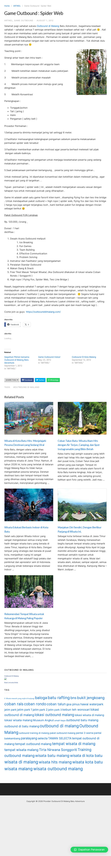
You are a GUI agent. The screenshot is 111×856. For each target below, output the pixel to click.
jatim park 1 (24, 709)
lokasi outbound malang (54, 715)
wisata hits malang (55, 762)
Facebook (28, 380)
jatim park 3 (55, 709)
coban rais (13, 703)
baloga (41, 697)
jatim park (10, 709)
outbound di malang (59, 725)
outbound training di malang (34, 733)
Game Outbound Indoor (49, 357)
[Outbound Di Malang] (5, 679)
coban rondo (35, 704)
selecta (43, 738)
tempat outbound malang (33, 744)
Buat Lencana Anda (11, 682)
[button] (89, 850)
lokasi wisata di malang (89, 715)
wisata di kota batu (86, 755)
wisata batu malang (52, 755)
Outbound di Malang (48, 25)
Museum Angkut (43, 720)
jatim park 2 (40, 709)
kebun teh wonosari (76, 709)
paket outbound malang (62, 733)
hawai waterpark (91, 704)
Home (7, 6)
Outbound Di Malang (11, 676)
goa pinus (73, 704)
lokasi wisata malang (18, 720)
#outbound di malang (26, 387)
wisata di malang (21, 761)
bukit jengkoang (90, 698)
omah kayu (60, 720)
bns (73, 698)
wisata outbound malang (58, 768)
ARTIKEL (17, 6)
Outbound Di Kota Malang (84, 357)
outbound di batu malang (21, 726)
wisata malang (18, 768)
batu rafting (59, 697)
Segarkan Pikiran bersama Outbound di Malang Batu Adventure (16, 360)
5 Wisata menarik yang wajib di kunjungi (19, 698)
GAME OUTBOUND (23, 20)
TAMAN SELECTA (59, 738)
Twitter (41, 380)
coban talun (56, 704)
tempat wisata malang (21, 750)
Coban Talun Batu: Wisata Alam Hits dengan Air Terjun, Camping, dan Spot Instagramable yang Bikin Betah (79, 445)
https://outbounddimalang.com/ (43, 311)
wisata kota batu (87, 762)
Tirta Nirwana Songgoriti (58, 750)
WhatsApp (54, 380)
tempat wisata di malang (73, 743)
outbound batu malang (82, 720)
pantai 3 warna (84, 732)
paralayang (29, 738)
